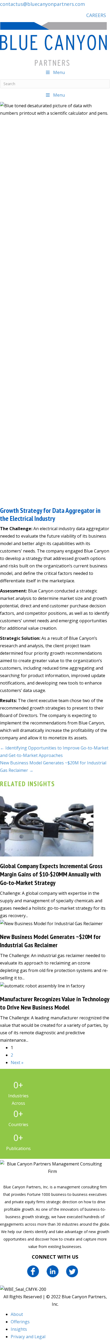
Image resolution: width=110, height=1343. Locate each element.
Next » (17, 1062)
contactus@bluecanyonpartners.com (42, 4)
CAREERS (96, 15)
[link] (17, 1314)
